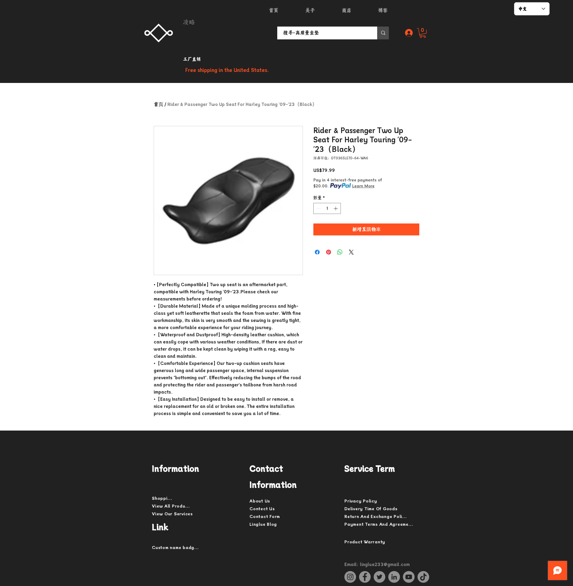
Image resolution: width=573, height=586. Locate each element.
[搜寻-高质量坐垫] (383, 33)
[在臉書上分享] (317, 252)
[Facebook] (365, 577)
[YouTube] (409, 577)
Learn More (363, 186)
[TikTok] (423, 577)
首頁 (158, 104)
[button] (423, 33)
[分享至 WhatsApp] (340, 252)
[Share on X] (351, 252)
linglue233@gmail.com (385, 564)
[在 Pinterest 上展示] (328, 252)
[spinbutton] (327, 208)
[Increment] (336, 208)
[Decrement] (318, 208)
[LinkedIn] (394, 577)
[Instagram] (350, 577)
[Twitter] (379, 577)
